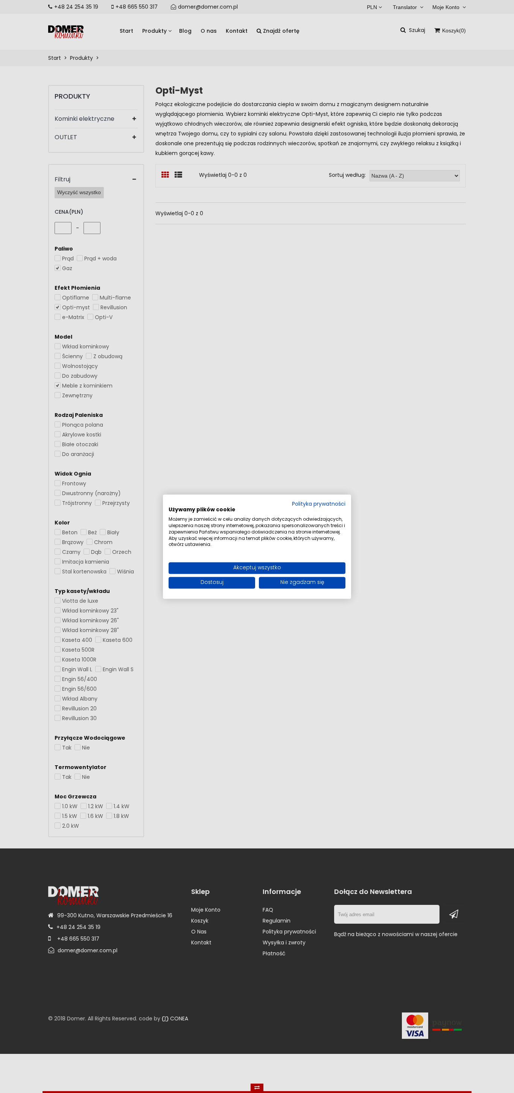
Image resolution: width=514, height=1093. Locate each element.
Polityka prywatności (318, 504)
